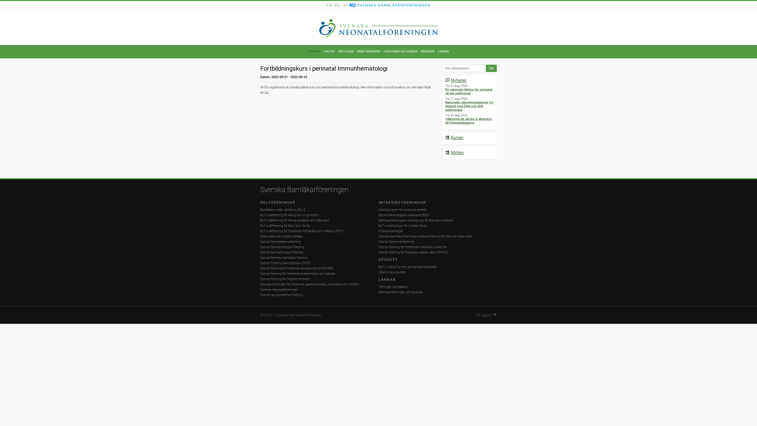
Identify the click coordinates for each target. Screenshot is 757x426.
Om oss (329, 51)
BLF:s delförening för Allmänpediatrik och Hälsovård (294, 220)
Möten (457, 152)
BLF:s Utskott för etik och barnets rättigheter (407, 267)
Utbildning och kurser (401, 51)
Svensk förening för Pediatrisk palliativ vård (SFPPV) (412, 252)
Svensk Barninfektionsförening (280, 242)
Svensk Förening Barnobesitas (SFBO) (285, 263)
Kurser (457, 137)
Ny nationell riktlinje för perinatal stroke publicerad (468, 91)
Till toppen (486, 315)
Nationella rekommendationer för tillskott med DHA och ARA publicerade (469, 106)
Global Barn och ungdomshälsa (281, 236)
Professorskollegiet (390, 231)
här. (266, 92)
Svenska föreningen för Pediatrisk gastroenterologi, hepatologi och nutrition (309, 284)
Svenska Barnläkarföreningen (304, 190)
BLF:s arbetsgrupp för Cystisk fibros (402, 226)
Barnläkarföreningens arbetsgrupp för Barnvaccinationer (415, 220)
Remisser (427, 51)
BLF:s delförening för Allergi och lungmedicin (289, 215)
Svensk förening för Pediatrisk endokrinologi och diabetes (298, 274)
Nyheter (314, 51)
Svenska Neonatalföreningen (279, 289)
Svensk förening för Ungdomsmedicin (285, 279)
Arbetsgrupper (368, 51)
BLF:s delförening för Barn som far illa (285, 226)
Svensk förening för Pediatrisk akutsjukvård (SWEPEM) (296, 268)
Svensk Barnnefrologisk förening (281, 252)
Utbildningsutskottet (392, 272)
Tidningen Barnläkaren (393, 287)
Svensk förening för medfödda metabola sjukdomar (412, 247)
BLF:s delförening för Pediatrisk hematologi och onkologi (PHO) (301, 231)
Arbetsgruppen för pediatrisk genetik (402, 210)
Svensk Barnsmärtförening (396, 242)
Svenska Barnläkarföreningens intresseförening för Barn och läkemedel (425, 236)
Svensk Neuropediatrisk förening (281, 295)
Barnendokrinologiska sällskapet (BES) (403, 215)
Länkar (443, 51)
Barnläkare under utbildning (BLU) (282, 210)
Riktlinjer (346, 51)
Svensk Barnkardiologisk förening (282, 247)
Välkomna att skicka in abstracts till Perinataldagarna (468, 121)
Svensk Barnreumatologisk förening (284, 258)
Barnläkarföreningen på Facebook (400, 292)
